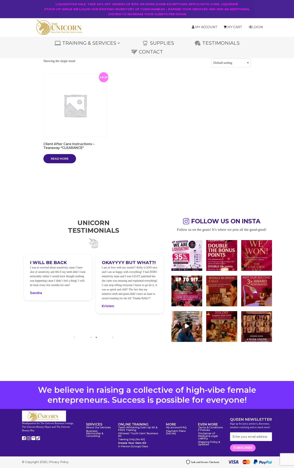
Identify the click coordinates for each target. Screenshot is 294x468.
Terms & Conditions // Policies (210, 428)
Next (113, 337)
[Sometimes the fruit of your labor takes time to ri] (256, 255)
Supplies (162, 43)
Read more (60, 158)
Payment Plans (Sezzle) (176, 432)
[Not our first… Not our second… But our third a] (256, 291)
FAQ (184, 427)
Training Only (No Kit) (131, 439)
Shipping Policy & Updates (209, 443)
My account (173, 427)
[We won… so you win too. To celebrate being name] (221, 255)
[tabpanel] (58, 277)
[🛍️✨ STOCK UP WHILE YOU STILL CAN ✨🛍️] (221, 326)
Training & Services (89, 43)
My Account (206, 27)
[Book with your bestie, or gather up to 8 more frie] (186, 326)
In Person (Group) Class (133, 446)
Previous (74, 337)
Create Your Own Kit (132, 443)
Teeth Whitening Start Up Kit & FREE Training (137, 428)
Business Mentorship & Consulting (94, 433)
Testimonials (221, 43)
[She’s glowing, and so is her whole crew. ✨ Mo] (186, 291)
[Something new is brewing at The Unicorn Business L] (221, 291)
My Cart (234, 27)
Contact (151, 52)
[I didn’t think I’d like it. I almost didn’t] (256, 326)
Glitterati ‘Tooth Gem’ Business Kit (138, 434)
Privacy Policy (59, 462)
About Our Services (98, 427)
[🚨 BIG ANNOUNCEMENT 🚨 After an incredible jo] (186, 255)
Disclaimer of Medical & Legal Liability (208, 436)
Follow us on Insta (225, 222)
